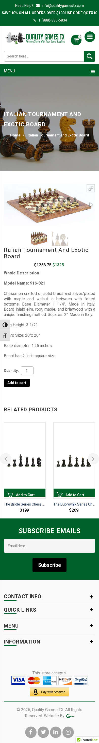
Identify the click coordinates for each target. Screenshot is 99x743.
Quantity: (11, 371)
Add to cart (16, 383)
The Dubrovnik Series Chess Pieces (74, 504)
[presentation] (5, 458)
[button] (91, 188)
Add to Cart (10, 495)
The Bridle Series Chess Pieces (25, 504)
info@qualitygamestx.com (62, 6)
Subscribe (49, 565)
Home (15, 135)
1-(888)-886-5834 (52, 20)
